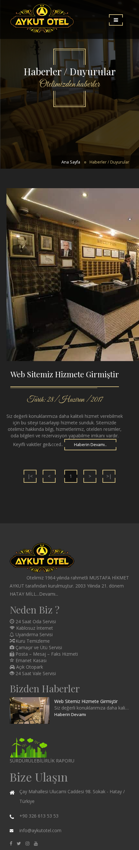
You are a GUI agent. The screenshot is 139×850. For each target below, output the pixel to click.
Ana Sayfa (70, 162)
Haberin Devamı (70, 714)
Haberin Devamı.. (90, 444)
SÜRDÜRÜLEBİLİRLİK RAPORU (42, 761)
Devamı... (48, 594)
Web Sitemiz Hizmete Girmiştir (86, 701)
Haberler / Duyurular (109, 162)
